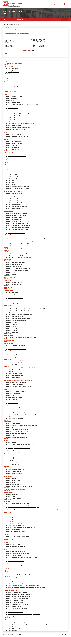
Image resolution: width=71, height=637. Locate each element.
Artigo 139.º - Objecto (11, 442)
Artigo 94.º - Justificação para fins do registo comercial (18, 318)
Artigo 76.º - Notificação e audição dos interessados (18, 268)
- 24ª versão (33, 42)
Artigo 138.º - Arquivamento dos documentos (16, 437)
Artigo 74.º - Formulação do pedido (14, 264)
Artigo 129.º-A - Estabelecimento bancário (15, 412)
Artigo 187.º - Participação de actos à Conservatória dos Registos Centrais (23, 585)
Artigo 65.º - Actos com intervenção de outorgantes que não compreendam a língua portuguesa (28, 238)
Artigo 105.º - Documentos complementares (16, 349)
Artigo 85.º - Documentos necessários (14, 298)
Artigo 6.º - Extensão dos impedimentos (15, 86)
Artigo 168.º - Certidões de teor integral (15, 523)
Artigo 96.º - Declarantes (11, 322)
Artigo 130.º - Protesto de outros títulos (15, 418)
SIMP (67, 3)
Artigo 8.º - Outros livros (11, 98)
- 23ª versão (33, 44)
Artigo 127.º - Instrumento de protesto (14, 407)
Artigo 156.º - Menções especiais (13, 484)
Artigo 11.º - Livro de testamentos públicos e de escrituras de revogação (22, 104)
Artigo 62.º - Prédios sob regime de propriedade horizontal (19, 229)
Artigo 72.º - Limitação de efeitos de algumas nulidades (18, 257)
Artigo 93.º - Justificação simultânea (14, 316)
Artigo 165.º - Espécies (11, 517)
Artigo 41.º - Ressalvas (11, 180)
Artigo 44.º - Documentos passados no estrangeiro (17, 186)
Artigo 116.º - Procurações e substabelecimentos (17, 382)
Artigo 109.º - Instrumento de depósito (14, 362)
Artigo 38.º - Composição (11, 174)
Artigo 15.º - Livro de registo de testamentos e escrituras (19, 112)
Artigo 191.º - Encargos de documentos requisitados (18, 596)
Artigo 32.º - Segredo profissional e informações (17, 154)
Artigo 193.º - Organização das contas (14, 600)
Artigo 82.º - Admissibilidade (12, 292)
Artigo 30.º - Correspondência (12, 147)
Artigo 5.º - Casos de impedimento (14, 85)
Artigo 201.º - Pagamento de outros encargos (16, 616)
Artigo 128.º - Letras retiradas (12, 409)
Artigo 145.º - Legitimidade (12, 457)
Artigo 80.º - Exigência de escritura (14, 282)
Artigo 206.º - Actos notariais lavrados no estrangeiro (18, 628)
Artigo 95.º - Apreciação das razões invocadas (16, 320)
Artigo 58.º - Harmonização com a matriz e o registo (18, 221)
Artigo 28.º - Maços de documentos (14, 143)
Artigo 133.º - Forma (10, 427)
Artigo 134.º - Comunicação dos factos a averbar (17, 429)
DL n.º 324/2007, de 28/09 (9, 39)
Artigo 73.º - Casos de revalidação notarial (15, 262)
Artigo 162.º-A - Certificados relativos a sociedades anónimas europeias (22, 507)
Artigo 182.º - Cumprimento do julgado (15, 565)
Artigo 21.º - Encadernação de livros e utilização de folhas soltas (20, 123)
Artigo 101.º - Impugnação (12, 332)
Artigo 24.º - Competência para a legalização (16, 129)
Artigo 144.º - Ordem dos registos (13, 452)
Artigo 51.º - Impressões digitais (13, 204)
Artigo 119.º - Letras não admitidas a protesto (16, 391)
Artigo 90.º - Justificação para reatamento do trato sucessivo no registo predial (24, 310)
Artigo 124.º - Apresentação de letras (14, 401)
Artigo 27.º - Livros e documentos (13, 141)
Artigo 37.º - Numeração (11, 172)
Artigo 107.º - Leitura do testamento (14, 356)
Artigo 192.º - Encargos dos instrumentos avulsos (17, 598)
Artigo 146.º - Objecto (11, 458)
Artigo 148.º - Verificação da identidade (15, 462)
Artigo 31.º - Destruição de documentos (15, 149)
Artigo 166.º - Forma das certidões (14, 519)
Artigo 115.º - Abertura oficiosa (13, 377)
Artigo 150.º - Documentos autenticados (15, 469)
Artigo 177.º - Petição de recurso (13, 555)
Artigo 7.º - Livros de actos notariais (14, 96)
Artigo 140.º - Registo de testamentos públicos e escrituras (19, 444)
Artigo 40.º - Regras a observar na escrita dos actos (17, 178)
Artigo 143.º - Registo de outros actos (14, 450)
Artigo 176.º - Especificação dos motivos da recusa (17, 553)
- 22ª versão (33, 45)
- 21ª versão (33, 46)
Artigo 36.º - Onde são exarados (13, 171)
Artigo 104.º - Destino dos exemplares (14, 347)
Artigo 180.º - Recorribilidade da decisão (15, 561)
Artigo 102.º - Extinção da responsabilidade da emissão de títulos (21, 337)
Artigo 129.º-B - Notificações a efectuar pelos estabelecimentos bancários (23, 414)
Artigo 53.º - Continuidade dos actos (14, 208)
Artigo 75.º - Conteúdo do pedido (13, 266)
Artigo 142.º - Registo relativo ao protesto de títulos (18, 448)
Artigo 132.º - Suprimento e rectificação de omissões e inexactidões (21, 425)
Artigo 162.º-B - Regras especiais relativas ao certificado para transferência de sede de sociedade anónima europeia (32, 509)
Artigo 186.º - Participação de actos (14, 581)
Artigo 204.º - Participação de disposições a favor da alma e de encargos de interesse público (27, 624)
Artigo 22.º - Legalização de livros (13, 125)
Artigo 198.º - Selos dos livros (12, 610)
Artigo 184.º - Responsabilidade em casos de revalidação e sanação (21, 574)
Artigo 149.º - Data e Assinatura (13, 464)
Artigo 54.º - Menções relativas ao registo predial (17, 213)
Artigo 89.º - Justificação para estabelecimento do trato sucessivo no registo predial (25, 308)
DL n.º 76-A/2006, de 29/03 (10, 41)
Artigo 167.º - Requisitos (11, 521)
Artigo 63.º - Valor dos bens (12, 231)
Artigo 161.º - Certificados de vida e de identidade (17, 503)
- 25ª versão (33, 41)
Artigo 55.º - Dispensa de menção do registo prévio (17, 215)
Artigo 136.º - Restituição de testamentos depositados (18, 433)
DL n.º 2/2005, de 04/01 (9, 42)
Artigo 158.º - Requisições (12, 494)
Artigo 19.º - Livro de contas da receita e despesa (17, 119)
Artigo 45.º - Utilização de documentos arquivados (17, 188)
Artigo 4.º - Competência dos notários (14, 80)
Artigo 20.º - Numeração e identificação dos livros (17, 121)
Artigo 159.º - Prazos (10, 496)
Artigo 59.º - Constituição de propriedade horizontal (18, 223)
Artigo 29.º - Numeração (11, 145)
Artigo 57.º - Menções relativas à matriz (15, 219)
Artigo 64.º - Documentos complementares (15, 233)
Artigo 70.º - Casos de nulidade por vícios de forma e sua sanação (21, 253)
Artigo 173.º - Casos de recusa (13, 544)
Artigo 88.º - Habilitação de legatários (14, 303)
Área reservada (59, 3)
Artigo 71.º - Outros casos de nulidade (14, 255)
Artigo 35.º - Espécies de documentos (14, 169)
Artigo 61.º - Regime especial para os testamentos (17, 227)
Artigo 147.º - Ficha (10, 460)
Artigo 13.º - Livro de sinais (12, 108)
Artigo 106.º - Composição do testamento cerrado (17, 354)
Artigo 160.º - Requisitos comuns (13, 498)
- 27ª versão (33, 39)
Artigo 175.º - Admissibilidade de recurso (15, 551)
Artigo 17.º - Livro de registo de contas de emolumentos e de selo (21, 115)
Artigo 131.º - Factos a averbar (13, 423)
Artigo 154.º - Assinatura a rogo (13, 480)
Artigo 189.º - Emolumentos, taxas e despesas (16, 592)
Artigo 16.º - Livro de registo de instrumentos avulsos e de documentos (22, 114)
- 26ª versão (33, 40)
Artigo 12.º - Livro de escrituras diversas (15, 106)
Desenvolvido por (62, 634)
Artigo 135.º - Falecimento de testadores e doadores (18, 431)
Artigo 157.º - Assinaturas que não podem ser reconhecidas (19, 486)
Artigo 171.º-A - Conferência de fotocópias (15, 531)
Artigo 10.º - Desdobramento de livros (14, 102)
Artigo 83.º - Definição (11, 294)
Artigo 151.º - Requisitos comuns (13, 471)
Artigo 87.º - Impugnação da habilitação (15, 302)
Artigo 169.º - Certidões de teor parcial (15, 525)
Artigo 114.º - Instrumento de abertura (14, 375)
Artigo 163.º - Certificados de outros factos (16, 511)
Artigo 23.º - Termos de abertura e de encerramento (18, 127)
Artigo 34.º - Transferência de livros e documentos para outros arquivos (22, 158)
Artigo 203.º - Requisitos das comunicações (16, 622)
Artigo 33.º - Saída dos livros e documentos (16, 156)
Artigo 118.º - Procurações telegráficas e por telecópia (18, 386)
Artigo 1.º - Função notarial (12, 68)
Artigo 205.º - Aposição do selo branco (14, 626)
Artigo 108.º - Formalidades (12, 357)
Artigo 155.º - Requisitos (11, 482)
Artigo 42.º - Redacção (11, 182)
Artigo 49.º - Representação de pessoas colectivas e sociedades (20, 200)
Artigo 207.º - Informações (12, 630)
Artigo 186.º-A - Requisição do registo (14, 583)
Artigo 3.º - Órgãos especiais (12, 72)
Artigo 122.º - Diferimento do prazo (14, 397)
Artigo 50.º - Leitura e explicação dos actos (16, 202)
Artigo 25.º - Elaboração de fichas (13, 134)
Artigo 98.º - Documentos (11, 326)
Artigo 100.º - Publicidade (12, 330)
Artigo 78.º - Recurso (10, 272)
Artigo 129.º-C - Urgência (11, 416)
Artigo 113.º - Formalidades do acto (14, 373)
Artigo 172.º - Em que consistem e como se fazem (17, 536)
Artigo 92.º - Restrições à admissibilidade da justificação (19, 314)
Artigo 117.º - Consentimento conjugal (14, 384)
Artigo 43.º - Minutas (10, 184)
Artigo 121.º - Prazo (10, 395)
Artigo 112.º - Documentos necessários (15, 371)
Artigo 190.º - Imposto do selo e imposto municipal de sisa (19, 594)
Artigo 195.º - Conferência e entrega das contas (17, 604)
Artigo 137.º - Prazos (10, 435)
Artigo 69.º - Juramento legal (12, 245)
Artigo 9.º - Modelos (10, 100)
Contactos (64, 19)
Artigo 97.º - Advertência (11, 324)
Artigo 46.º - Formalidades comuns (14, 193)
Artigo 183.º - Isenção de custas (13, 566)
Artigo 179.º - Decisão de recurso (13, 559)
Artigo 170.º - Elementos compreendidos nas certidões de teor (20, 527)
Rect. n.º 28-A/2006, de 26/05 (10, 40)
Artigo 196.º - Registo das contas (13, 606)
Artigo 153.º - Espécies (11, 478)
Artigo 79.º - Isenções (11, 274)
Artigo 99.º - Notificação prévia (13, 328)
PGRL (4, 19)
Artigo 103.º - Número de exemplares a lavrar (16, 345)
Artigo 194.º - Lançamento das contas (14, 602)
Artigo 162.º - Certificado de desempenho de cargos (18, 505)
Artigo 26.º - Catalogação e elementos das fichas (17, 136)
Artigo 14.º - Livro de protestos (13, 110)
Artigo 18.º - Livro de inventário (13, 117)
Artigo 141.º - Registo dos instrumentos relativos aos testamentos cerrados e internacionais (27, 446)
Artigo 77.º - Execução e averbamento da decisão (17, 270)
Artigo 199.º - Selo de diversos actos (14, 612)
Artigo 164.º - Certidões (11, 515)
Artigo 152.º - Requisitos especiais (14, 473)
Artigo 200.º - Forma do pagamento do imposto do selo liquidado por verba (23, 614)
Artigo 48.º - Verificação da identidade (14, 198)
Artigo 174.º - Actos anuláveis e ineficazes (15, 546)
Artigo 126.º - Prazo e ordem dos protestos (16, 405)
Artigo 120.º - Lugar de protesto (13, 393)
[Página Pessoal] (13, 4)
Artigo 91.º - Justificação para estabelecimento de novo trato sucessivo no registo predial (26, 312)
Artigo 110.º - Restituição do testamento (15, 364)
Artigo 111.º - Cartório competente (14, 369)
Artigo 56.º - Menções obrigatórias (14, 217)
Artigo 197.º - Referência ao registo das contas (16, 608)
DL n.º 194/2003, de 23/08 (9, 45)
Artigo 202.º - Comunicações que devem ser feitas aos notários (20, 621)
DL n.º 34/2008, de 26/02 (9, 37)
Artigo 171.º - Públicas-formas (13, 529)
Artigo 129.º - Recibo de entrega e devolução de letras (18, 410)
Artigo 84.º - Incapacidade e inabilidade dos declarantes (19, 296)
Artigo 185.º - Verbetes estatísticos (14, 579)
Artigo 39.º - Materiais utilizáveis (13, 176)
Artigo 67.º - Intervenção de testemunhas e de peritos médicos (20, 241)
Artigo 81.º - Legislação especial (13, 284)
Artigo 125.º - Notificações (12, 403)
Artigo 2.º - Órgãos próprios (12, 70)
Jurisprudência (20, 19)
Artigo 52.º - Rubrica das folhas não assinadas (16, 206)
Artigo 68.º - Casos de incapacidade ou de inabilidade (18, 243)
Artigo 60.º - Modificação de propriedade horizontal (18, 225)
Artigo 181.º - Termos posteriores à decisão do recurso (18, 563)
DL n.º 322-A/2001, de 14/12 (10, 46)
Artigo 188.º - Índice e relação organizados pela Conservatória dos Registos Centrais (25, 587)
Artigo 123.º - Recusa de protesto (13, 399)
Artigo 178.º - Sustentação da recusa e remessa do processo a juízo (21, 557)
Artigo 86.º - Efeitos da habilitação (14, 300)
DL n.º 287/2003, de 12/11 (9, 44)
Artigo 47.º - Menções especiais (13, 196)
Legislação (11, 19)
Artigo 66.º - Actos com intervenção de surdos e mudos (18, 240)
